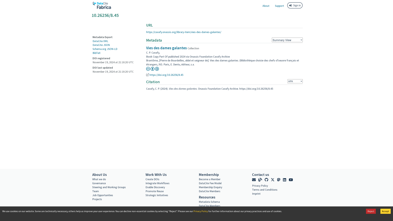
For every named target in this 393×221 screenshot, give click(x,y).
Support (279, 6)
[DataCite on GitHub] (267, 179)
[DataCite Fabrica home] (101, 5)
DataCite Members (209, 191)
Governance (99, 183)
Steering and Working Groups (109, 187)
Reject (371, 211)
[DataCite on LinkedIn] (285, 179)
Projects (97, 199)
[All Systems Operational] (253, 199)
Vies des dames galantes (166, 47)
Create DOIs (152, 179)
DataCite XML (100, 41)
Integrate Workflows (157, 183)
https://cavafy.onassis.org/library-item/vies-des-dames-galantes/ (183, 32)
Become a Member (209, 179)
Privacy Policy (200, 211)
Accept (385, 211)
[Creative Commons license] (152, 70)
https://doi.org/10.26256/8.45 (166, 75)
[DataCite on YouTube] (291, 179)
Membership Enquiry (210, 187)
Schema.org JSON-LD (105, 49)
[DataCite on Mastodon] (279, 179)
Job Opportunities (102, 195)
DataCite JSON (101, 45)
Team (95, 191)
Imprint (256, 193)
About (266, 6)
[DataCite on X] (273, 179)
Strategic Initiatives (157, 195)
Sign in (297, 5)
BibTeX (96, 53)
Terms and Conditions (264, 189)
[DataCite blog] (260, 179)
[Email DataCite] (254, 179)
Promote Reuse (155, 191)
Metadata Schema (209, 202)
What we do (99, 179)
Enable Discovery (155, 187)
